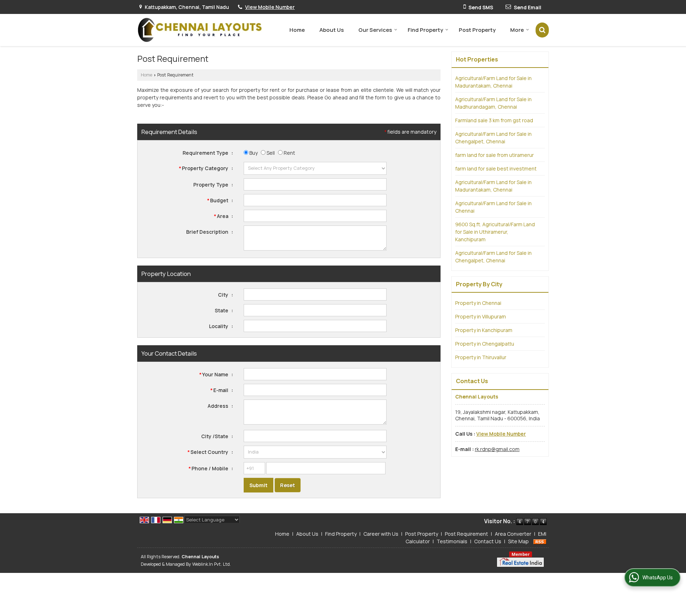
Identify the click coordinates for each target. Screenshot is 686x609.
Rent (289, 152)
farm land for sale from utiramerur (494, 155)
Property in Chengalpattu (484, 343)
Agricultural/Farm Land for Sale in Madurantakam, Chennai (493, 82)
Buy (253, 152)
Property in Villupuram (480, 316)
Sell (270, 152)
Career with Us (380, 533)
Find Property (425, 30)
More (517, 30)
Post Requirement (466, 533)
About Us (331, 30)
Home (297, 30)
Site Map (518, 541)
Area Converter (513, 533)
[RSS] (539, 541)
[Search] (542, 30)
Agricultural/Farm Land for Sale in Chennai (493, 207)
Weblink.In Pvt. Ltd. (211, 564)
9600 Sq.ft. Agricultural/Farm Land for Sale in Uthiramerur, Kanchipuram (495, 232)
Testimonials (452, 541)
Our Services (375, 30)
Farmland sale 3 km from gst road (494, 120)
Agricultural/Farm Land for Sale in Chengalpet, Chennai (493, 137)
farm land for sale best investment (496, 168)
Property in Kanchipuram (483, 330)
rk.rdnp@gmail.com (497, 449)
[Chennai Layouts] (199, 30)
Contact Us (487, 541)
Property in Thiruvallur (480, 357)
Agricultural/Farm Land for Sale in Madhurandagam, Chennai (493, 103)
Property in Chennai (478, 302)
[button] (270, 7)
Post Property (477, 30)
